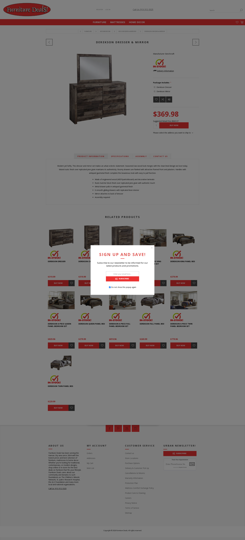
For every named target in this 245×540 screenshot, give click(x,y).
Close (151, 247)
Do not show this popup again (123, 287)
